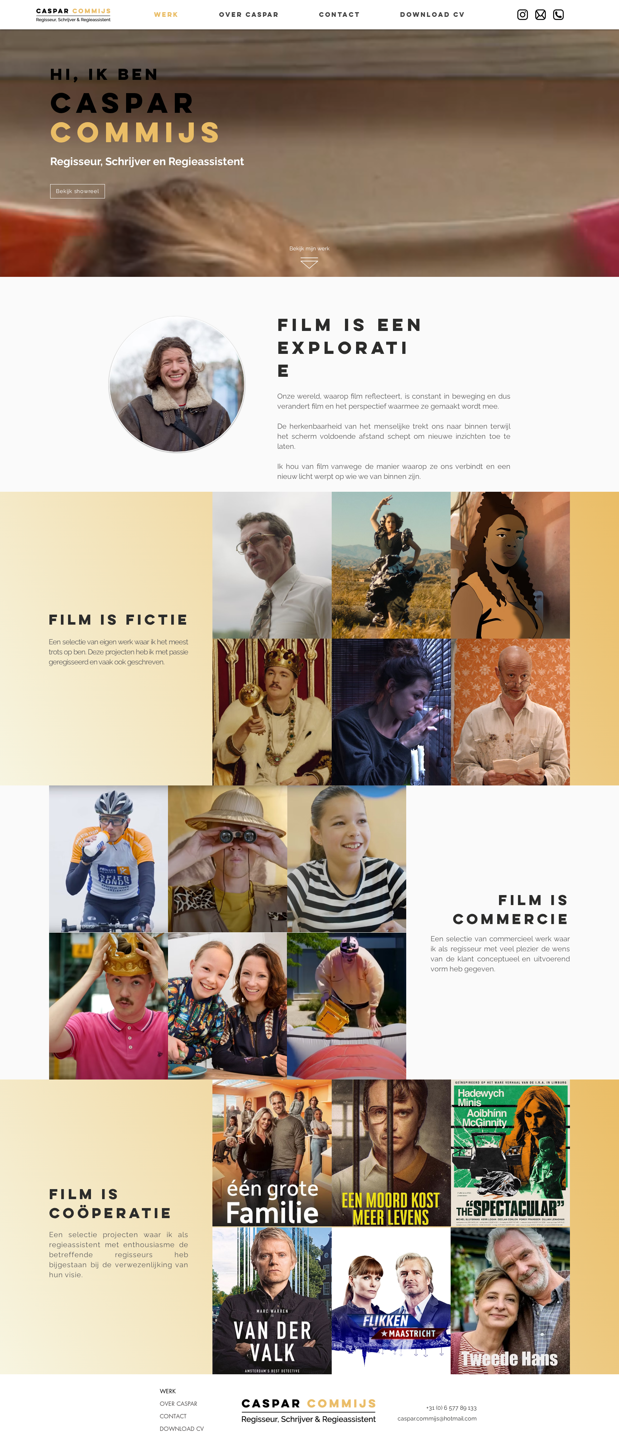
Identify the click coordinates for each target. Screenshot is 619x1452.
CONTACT (173, 1416)
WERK (168, 1391)
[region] (272, 565)
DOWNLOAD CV (182, 1429)
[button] (77, 191)
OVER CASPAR (178, 1404)
